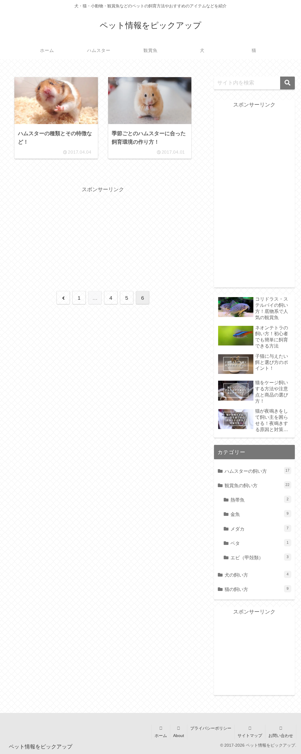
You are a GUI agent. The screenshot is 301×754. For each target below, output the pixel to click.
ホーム (161, 735)
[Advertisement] (102, 235)
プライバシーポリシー (210, 728)
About (178, 735)
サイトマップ (250, 735)
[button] (287, 83)
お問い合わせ (280, 735)
